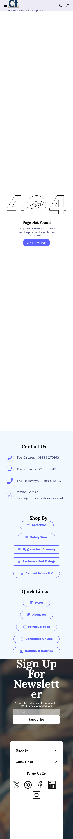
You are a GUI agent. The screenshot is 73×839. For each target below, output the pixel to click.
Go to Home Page (36, 242)
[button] (36, 750)
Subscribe (36, 719)
